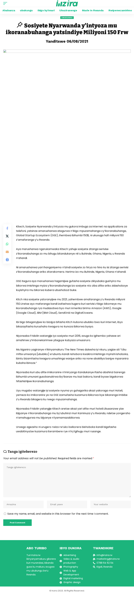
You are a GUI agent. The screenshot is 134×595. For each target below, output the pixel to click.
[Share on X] (7, 236)
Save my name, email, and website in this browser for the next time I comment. (58, 514)
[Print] (7, 260)
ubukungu (67, 17)
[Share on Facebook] (7, 228)
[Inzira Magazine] (67, 3)
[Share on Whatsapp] (7, 244)
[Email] (7, 252)
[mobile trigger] (6, 3)
